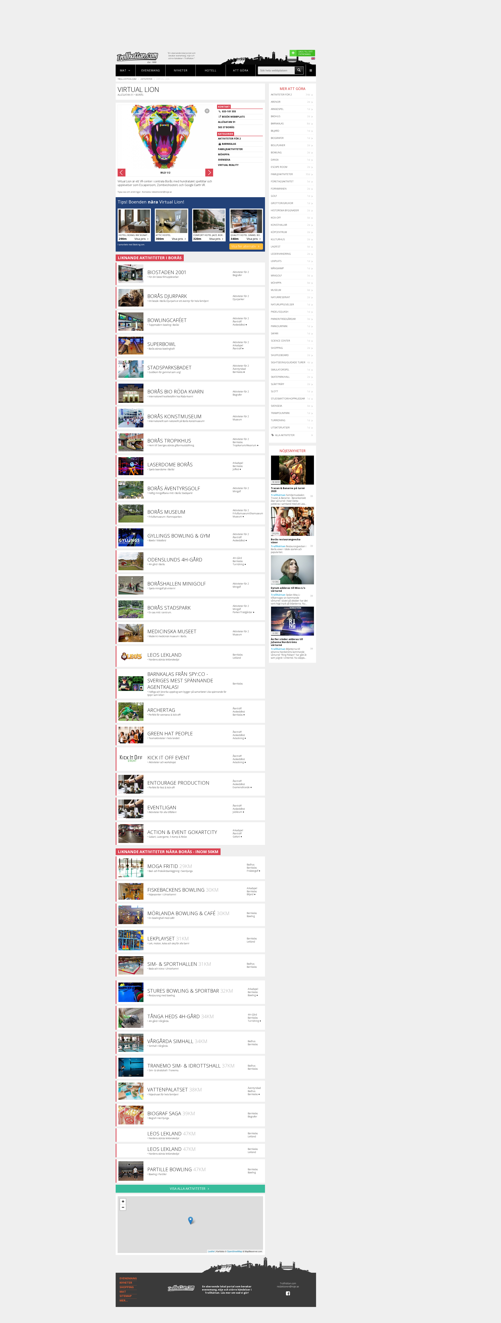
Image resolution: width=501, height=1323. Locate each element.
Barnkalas (277, 123)
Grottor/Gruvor (282, 203)
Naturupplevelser (282, 304)
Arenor (275, 101)
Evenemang (150, 70)
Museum (276, 290)
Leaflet (211, 1251)
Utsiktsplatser (280, 427)
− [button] (123, 1207)
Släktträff (277, 384)
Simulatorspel (280, 369)
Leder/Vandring (281, 253)
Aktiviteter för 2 (281, 94)
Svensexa (276, 405)
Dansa (274, 159)
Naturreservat (280, 297)
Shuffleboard (280, 355)
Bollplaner (278, 145)
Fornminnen (279, 188)
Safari (274, 333)
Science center (280, 340)
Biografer (277, 138)
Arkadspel (277, 109)
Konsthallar (279, 225)
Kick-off (276, 217)
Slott (274, 391)
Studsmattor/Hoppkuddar (288, 398)
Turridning (278, 420)
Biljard (275, 130)
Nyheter (180, 70)
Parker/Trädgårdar (283, 319)
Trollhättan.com (127, 78)
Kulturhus (278, 239)
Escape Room (279, 167)
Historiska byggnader (285, 210)
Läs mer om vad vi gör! (235, 1292)
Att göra (240, 70)
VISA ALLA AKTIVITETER (188, 1188)
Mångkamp (277, 268)
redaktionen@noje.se (288, 1286)
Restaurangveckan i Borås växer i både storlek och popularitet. (288, 549)
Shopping (277, 348)
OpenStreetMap (234, 1251)
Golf (274, 196)
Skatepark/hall (280, 377)
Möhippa (276, 282)
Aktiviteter (146, 78)
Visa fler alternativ (244, 246)
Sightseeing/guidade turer (288, 362)
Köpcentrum (279, 232)
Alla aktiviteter (285, 435)
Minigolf (276, 275)
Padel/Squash (279, 311)
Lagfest (275, 246)
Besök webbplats (233, 116)
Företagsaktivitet (282, 181)
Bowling (276, 152)
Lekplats (276, 261)
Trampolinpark (280, 413)
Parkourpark (279, 326)
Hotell (210, 70)
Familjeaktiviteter (282, 174)
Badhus (275, 116)
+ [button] (123, 1201)
